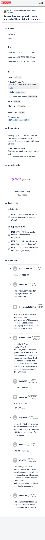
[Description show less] (6, 128)
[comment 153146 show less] (10, 417)
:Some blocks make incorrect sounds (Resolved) (23, 235)
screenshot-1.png (22, 192)
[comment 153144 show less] (10, 460)
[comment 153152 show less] (10, 268)
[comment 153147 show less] (10, 397)
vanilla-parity (20, 92)
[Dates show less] (6, 47)
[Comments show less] (6, 260)
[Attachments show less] (6, 165)
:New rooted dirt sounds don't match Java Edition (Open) (24, 217)
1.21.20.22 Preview (16, 120)
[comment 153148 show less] (10, 381)
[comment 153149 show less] (10, 337)
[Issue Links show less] (6, 203)
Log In (41, 3)
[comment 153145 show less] (10, 444)
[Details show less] (6, 72)
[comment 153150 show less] (10, 307)
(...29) (11, 88)
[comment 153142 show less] (10, 495)
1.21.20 (26, 120)
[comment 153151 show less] (10, 284)
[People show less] (6, 28)
